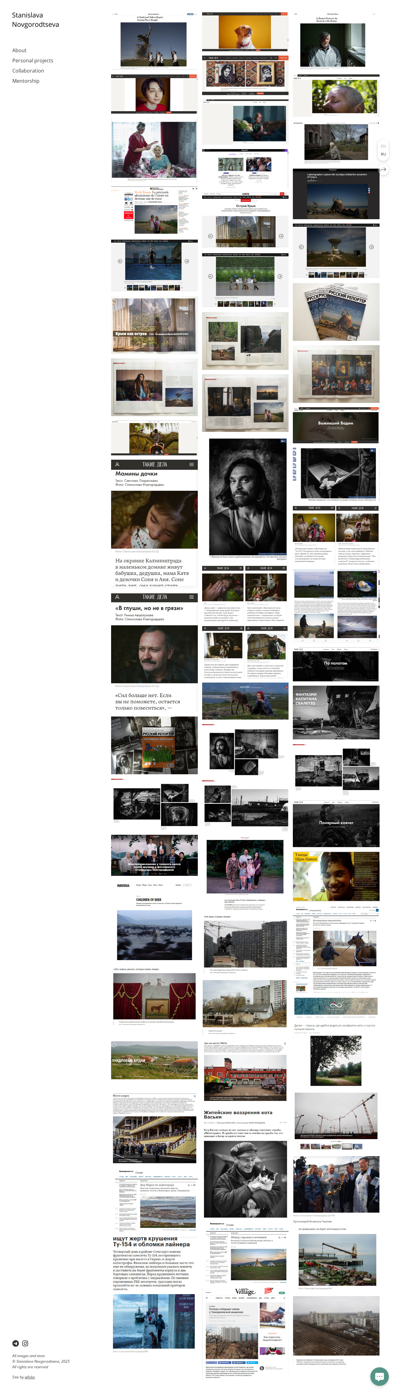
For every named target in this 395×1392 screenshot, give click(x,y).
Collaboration (28, 70)
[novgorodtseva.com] (35, 20)
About (19, 50)
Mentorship (26, 80)
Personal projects (32, 60)
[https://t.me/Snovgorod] (15, 1343)
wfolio (30, 1377)
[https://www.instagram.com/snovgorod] (25, 1343)
